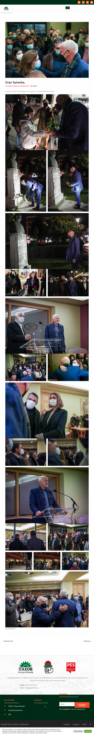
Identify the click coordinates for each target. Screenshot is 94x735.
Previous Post (7, 641)
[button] (45, 706)
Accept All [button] (88, 731)
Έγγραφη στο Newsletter (82, 704)
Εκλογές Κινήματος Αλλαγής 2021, (17, 86)
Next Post (88, 641)
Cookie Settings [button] (78, 731)
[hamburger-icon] (68, 7)
